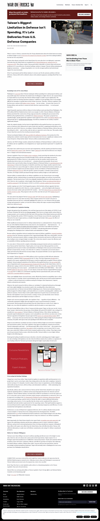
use (17, 413)
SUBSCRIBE (92, 502)
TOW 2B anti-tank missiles (45, 196)
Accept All (79, 516)
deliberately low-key (18, 170)
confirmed (37, 150)
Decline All (86, 516)
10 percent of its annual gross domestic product (33, 55)
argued (50, 218)
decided (53, 258)
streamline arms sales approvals (49, 420)
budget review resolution (30, 155)
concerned (17, 94)
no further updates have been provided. (49, 183)
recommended (26, 258)
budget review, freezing (29, 103)
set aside (10, 271)
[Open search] (91, 5)
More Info (94, 516)
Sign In (86, 5)
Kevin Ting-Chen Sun (12, 45)
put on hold (55, 262)
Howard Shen (23, 45)
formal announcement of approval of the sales (33, 264)
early (20, 204)
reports (49, 266)
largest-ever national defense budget (46, 316)
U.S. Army (13, 475)
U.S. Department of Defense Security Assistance (36, 397)
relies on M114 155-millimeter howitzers (36, 135)
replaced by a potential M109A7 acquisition (18, 273)
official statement (38, 115)
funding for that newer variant (19, 269)
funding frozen (54, 191)
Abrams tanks (31, 196)
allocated (21, 256)
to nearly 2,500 (21, 150)
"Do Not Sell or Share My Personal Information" (86, 512)
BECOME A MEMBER (84, 14)
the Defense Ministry (53, 117)
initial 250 (14, 150)
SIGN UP (88, 68)
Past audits (29, 328)
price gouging (18, 312)
